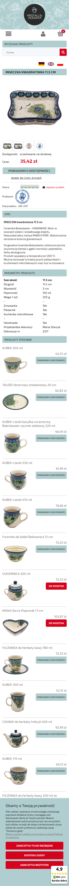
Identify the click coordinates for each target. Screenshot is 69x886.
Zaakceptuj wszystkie (34, 864)
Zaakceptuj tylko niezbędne (34, 845)
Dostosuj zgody (34, 855)
